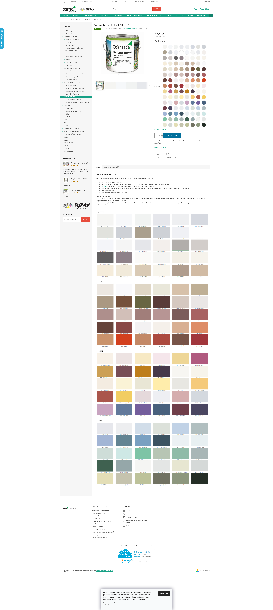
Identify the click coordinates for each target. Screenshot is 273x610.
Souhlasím (164, 594)
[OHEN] (152, 383)
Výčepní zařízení (146, 546)
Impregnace (70, 65)
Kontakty (95, 535)
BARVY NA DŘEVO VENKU (71, 51)
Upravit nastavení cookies (104, 571)
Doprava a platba (97, 527)
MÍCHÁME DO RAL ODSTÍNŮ (72, 68)
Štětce (68, 114)
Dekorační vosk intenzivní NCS (75, 88)
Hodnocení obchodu (139, 2)
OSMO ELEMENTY (69, 97)
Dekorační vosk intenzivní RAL (75, 74)
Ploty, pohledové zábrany (74, 57)
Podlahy (68, 42)
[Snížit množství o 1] (162, 136)
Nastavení (109, 605)
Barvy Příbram (125, 546)
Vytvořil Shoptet (205, 571)
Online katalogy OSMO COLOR (101, 521)
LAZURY (66, 140)
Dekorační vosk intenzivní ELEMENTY (77, 103)
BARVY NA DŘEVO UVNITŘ (71, 37)
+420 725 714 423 (131, 514)
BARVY (66, 120)
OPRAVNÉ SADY (68, 151)
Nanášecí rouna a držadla (74, 111)
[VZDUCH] (152, 244)
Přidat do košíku (173, 135)
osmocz (128, 525)
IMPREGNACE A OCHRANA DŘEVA (74, 131)
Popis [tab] (98, 167)
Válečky (68, 117)
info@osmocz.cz (131, 511)
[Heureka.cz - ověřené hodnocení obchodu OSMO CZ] (136, 556)
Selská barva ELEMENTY (73, 100)
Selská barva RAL (71, 71)
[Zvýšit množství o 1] (162, 134)
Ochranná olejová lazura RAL (75, 77)
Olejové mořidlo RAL (72, 80)
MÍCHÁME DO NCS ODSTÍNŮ (72, 83)
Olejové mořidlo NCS (72, 94)
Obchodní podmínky (98, 529)
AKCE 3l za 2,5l (68, 31)
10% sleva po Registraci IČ (119, 2)
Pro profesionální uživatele (74, 48)
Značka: (143, 29)
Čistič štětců (70, 108)
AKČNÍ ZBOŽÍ (68, 34)
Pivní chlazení (136, 546)
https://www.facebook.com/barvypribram (137, 521)
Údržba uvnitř (70, 45)
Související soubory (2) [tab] (111, 167)
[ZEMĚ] (152, 313)
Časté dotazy (96, 524)
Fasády (68, 60)
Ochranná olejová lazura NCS (75, 91)
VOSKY (66, 126)
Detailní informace (160, 147)
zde (144, 599)
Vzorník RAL (154, 2)
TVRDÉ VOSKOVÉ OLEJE (71, 128)
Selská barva (105, 186)
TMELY (66, 146)
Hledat (156, 9)
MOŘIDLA (66, 137)
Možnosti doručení (160, 130)
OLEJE (66, 123)
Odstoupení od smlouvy (99, 538)
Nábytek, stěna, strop (73, 39)
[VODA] (152, 452)
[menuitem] (71, 15)
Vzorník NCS (96, 518)
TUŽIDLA (66, 149)
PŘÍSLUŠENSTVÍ (68, 106)
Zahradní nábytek (71, 62)
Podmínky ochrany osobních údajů (103, 532)
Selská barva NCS (71, 85)
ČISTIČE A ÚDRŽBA (69, 143)
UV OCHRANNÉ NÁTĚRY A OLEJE (73, 134)
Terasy (68, 54)
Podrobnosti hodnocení (129, 29)
